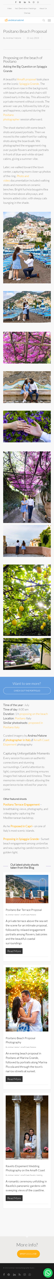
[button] (49, 20)
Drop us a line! (28, 1254)
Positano (20, 718)
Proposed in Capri (21, 826)
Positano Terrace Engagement (21, 804)
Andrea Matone (13, 38)
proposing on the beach (34, 714)
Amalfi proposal (26, 79)
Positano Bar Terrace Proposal (24, 910)
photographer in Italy (18, 740)
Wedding (39, 1175)
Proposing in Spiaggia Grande (21, 839)
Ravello (32, 1175)
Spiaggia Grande (29, 83)
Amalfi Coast (25, 915)
